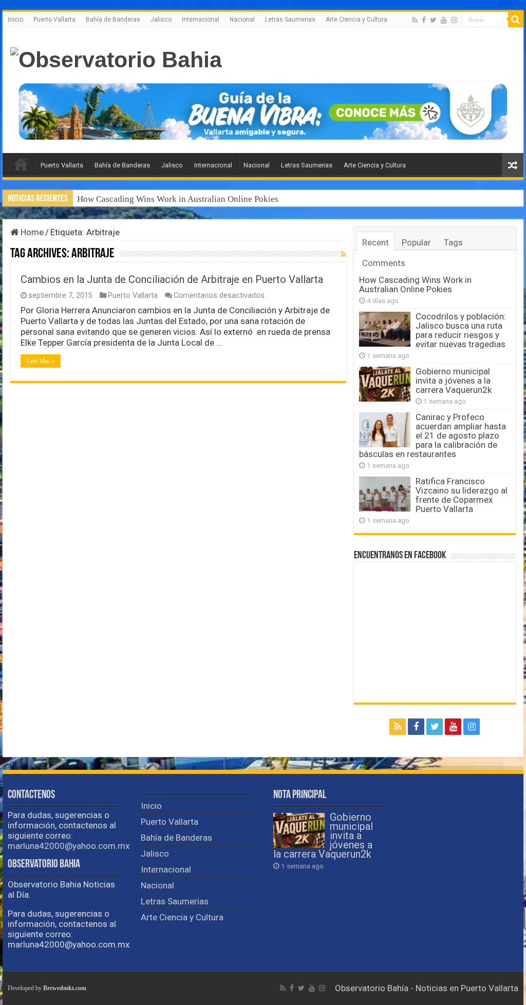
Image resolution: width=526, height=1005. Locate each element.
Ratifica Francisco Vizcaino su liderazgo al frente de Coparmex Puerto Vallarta (462, 495)
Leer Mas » (40, 361)
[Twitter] (433, 20)
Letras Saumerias (290, 19)
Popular (416, 242)
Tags (453, 242)
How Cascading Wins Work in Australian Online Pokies (177, 199)
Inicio (15, 19)
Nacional (242, 19)
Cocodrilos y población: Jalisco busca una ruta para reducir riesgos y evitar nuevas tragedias (461, 330)
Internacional (200, 19)
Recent (375, 242)
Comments (383, 263)
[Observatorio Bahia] (116, 58)
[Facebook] (424, 20)
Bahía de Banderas (113, 19)
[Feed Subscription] (343, 254)
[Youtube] (444, 20)
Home (31, 232)
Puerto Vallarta (54, 19)
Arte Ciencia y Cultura (356, 19)
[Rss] (415, 20)
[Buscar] (515, 19)
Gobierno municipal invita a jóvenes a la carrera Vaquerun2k (454, 380)
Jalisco (161, 19)
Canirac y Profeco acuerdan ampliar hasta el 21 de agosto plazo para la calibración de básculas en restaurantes (432, 435)
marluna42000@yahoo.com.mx (68, 846)
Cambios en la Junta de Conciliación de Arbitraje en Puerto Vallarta (172, 279)
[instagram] (454, 20)
